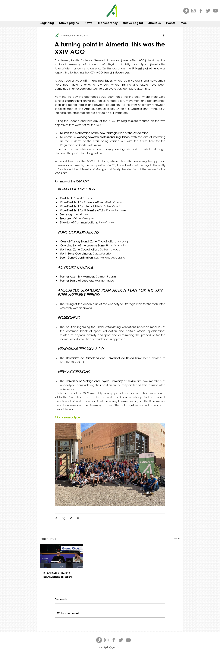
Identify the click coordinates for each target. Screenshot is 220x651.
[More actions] (163, 35)
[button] (154, 21)
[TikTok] (186, 11)
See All (177, 538)
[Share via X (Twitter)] (63, 518)
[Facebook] (201, 11)
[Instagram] (193, 11)
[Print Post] (78, 518)
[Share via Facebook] (56, 518)
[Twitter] (208, 11)
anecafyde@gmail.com (110, 647)
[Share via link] (70, 518)
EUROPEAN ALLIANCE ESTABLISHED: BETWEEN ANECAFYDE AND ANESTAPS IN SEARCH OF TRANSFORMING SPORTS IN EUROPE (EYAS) (61, 575)
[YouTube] (215, 11)
